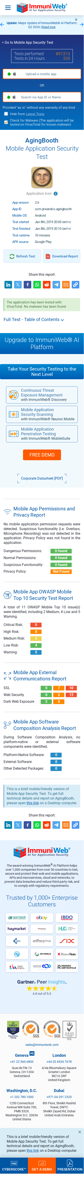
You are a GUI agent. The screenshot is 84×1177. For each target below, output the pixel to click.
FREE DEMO (42, 455)
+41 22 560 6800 (22, 1061)
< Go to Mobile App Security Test (27, 42)
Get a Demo (42, 1169)
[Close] (76, 19)
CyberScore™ (14, 1169)
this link (33, 1150)
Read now (49, 27)
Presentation (69, 1169)
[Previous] (2, 25)
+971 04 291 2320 (59, 1097)
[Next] (82, 25)
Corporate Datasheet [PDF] (42, 478)
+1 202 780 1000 (22, 1097)
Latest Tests (35, 114)
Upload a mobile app (41, 74)
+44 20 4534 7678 (59, 1061)
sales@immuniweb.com (42, 1044)
